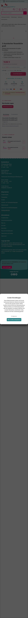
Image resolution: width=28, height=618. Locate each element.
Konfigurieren (14, 316)
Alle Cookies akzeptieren (14, 319)
